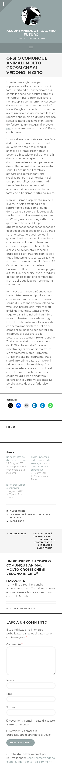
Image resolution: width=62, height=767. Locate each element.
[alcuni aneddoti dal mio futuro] (31, 16)
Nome (10, 680)
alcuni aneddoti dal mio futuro (31, 32)
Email (9, 693)
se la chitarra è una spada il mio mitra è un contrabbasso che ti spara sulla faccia (42, 540)
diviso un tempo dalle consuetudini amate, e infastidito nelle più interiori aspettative (41, 463)
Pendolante (15, 580)
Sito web (11, 707)
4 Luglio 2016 (17, 511)
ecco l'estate (18, 533)
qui (8, 128)
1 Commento (17, 521)
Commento (14, 644)
